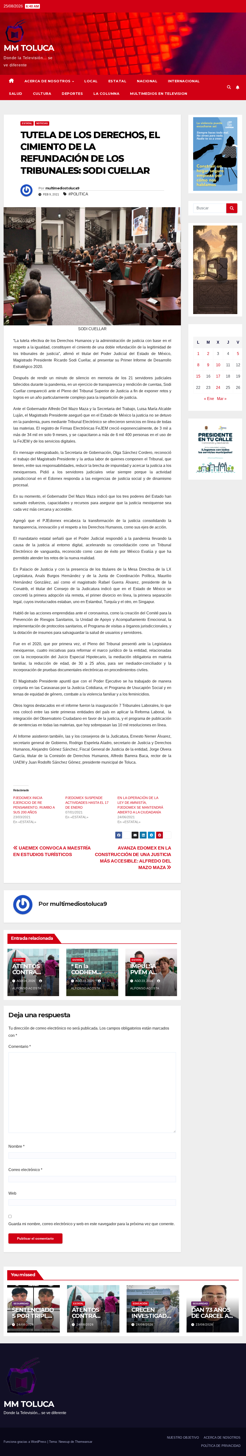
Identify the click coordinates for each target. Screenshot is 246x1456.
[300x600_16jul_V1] (215, 269)
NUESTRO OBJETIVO (183, 1437)
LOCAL (91, 81)
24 (218, 388)
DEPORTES (72, 93)
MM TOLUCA (29, 48)
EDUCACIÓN (140, 1303)
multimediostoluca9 (62, 188)
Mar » (222, 399)
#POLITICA (78, 194)
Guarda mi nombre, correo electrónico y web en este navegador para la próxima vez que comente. (91, 1224)
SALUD (15, 93)
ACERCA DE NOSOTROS (48, 81)
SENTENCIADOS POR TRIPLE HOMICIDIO (33, 1315)
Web (12, 1193)
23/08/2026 (204, 1324)
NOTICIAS (42, 123)
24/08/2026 (25, 1324)
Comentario (19, 1046)
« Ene (209, 399)
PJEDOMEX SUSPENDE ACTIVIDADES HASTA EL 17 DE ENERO (87, 802)
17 (218, 376)
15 (198, 376)
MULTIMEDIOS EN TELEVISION (158, 93)
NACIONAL (147, 81)
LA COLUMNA (106, 93)
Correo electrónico (25, 1170)
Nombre (16, 1146)
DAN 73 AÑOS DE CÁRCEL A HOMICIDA (210, 1315)
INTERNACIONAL (184, 81)
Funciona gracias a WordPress (25, 1441)
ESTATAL (117, 81)
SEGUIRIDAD (21, 1303)
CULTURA (42, 93)
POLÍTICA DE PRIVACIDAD (220, 1446)
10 (218, 365)
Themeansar (83, 1441)
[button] (229, 87)
